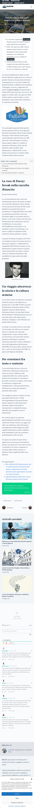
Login (30, 625)
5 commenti (17, 25)
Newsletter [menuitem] (15, 0)
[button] (31, 779)
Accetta (17, 794)
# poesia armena (18, 500)
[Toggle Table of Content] (30, 161)
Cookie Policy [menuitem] (19, 3)
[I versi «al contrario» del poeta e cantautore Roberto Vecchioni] (17, 583)
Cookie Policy (11, 806)
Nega (17, 798)
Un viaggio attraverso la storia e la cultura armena (15, 169)
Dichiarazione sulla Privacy (20, 806)
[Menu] (31, 6)
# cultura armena (7, 500)
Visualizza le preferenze (17, 802)
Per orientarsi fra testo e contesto (13, 173)
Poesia (26, 24)
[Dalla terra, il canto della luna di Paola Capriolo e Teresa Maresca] (17, 530)
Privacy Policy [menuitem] (7, 3)
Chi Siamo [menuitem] (5, 0)
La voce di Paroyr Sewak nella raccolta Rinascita (14, 165)
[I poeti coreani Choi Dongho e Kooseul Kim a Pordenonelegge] (17, 557)
